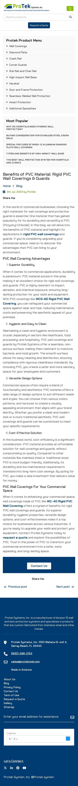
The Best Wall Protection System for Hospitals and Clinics (37, 161)
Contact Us (39, 566)
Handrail (14, 83)
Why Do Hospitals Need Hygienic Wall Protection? (30, 128)
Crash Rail (15, 58)
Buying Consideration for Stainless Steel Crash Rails (37, 137)
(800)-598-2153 (21, 653)
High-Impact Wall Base (23, 77)
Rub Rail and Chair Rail (23, 71)
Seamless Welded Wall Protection (29, 96)
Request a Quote (39, 25)
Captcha (11, 733)
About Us (9, 679)
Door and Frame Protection (26, 89)
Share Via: (9, 198)
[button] (68, 739)
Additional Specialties (22, 108)
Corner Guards (18, 64)
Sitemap (9, 707)
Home (7, 186)
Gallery (8, 703)
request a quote (15, 537)
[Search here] (70, 17)
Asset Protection (20, 102)
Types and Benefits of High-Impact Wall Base (35, 153)
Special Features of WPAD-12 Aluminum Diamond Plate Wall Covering (36, 146)
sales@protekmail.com (25, 661)
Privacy (12, 687)
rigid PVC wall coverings (41, 234)
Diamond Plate (18, 52)
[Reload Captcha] (68, 739)
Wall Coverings (18, 46)
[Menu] (70, 8)
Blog (19, 186)
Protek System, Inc (17, 777)
